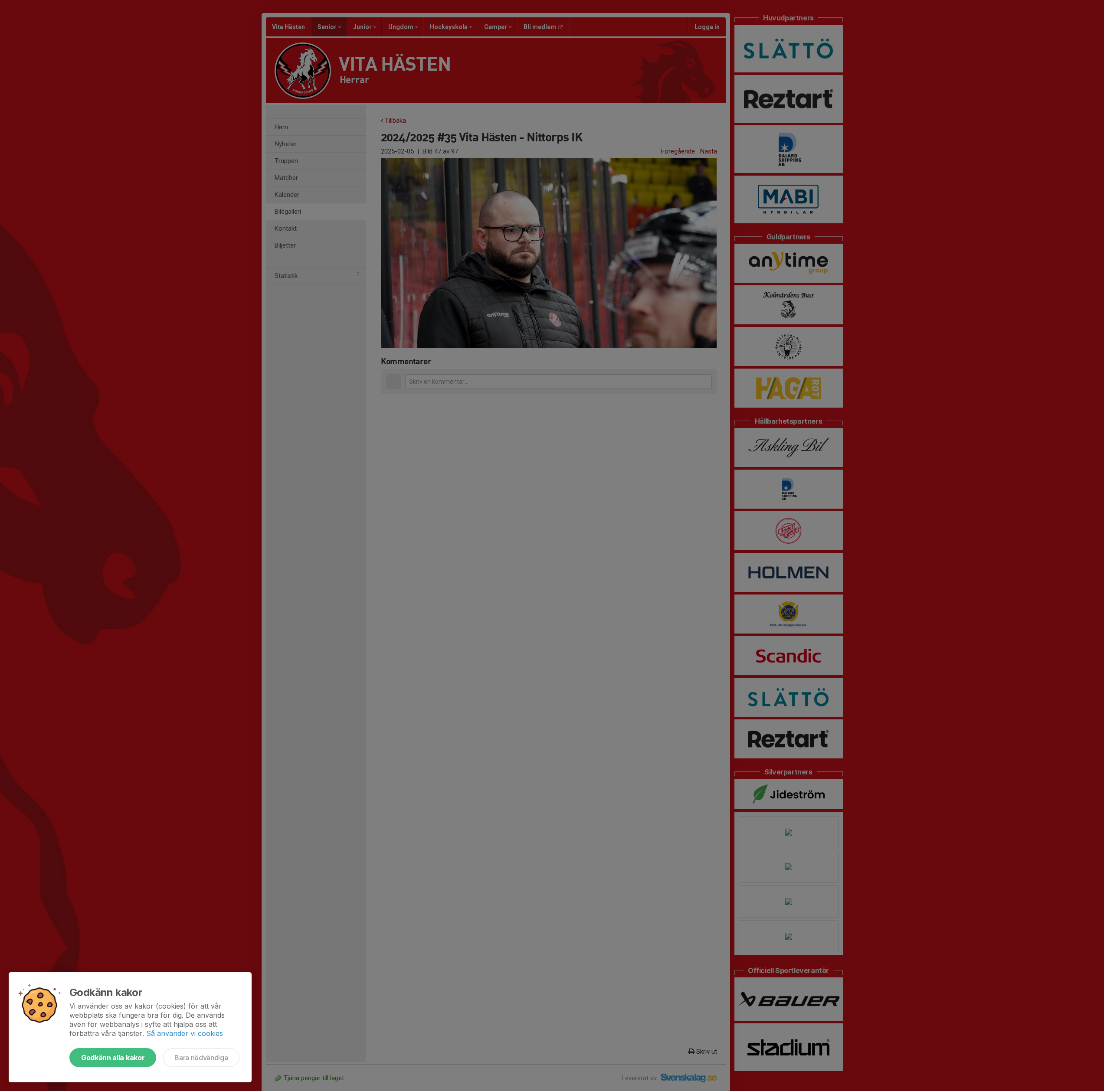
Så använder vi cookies (184, 1033)
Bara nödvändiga (201, 1057)
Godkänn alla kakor (112, 1057)
